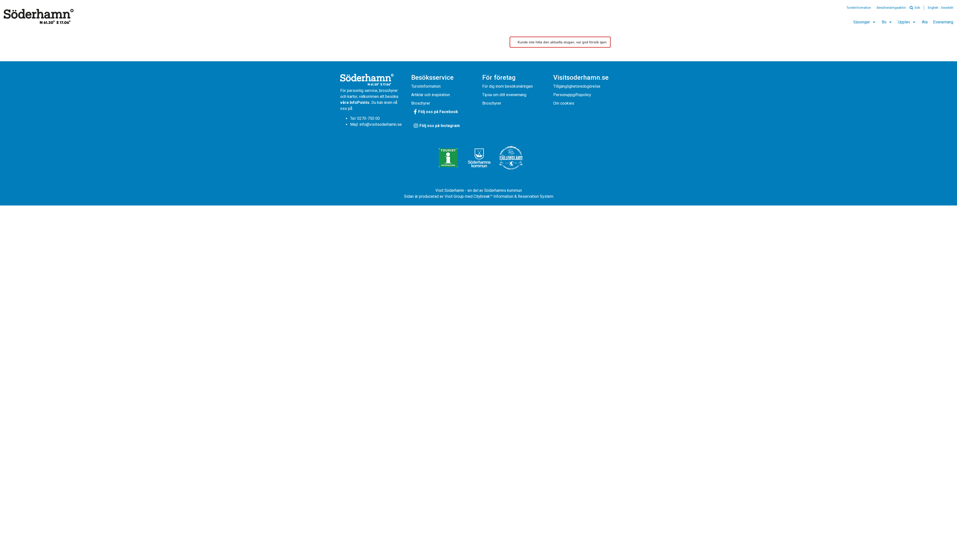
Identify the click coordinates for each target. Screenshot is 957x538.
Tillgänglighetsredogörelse (576, 86)
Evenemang (943, 22)
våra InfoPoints (354, 102)
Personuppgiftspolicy (572, 94)
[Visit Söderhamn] (39, 16)
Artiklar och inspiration (430, 94)
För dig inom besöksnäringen (507, 86)
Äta (925, 22)
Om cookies (563, 103)
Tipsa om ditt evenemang (504, 94)
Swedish (947, 7)
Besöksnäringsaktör (891, 7)
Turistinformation (859, 7)
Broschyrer (420, 103)
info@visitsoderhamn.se (380, 124)
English (933, 7)
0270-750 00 (368, 118)
